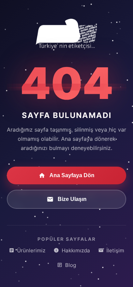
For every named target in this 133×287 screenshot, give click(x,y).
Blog (70, 265)
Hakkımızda (76, 250)
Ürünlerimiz (31, 250)
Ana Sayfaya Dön (71, 175)
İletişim (115, 250)
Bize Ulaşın (72, 199)
